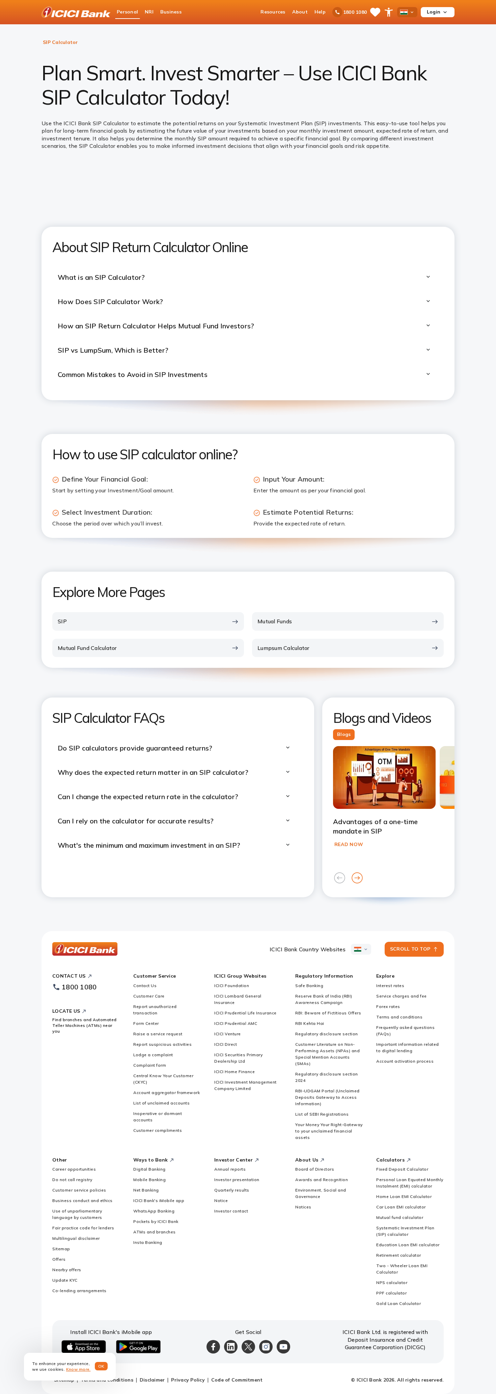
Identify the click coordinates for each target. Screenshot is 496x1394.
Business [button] (171, 12)
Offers (58, 1259)
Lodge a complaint (153, 1054)
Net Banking (146, 1190)
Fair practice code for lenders (83, 1227)
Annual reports (230, 1169)
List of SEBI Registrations (322, 1114)
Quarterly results (231, 1190)
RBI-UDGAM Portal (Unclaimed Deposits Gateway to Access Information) (327, 1097)
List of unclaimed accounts (161, 1102)
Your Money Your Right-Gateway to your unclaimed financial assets (329, 1131)
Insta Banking (147, 1242)
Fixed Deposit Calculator (402, 1169)
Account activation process (405, 1061)
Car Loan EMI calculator (401, 1206)
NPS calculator (391, 1282)
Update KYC (64, 1280)
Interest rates (390, 985)
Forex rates (388, 1006)
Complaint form (149, 1065)
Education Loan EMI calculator (408, 1244)
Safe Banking (309, 985)
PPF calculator (391, 1292)
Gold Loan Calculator (398, 1303)
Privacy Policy (188, 1380)
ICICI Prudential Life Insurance (245, 1012)
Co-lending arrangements (79, 1290)
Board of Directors (314, 1169)
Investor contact (231, 1210)
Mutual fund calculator (399, 1217)
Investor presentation (236, 1179)
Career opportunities (74, 1169)
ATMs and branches (154, 1231)
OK (101, 1366)
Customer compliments (157, 1130)
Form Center (146, 1023)
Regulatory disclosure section (326, 1033)
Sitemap (61, 1248)
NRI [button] (149, 12)
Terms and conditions (399, 1016)
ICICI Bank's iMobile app (158, 1200)
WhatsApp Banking (153, 1210)
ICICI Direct (225, 1044)
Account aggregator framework (166, 1092)
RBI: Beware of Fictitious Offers (328, 1012)
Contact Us (145, 985)
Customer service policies (79, 1190)
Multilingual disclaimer (76, 1238)
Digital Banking (149, 1169)
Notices (303, 1206)
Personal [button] (127, 12)
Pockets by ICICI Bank (155, 1221)
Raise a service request (158, 1033)
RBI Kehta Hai (309, 1023)
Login (433, 12)
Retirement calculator (398, 1255)
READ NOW (348, 844)
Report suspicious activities (162, 1044)
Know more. (78, 1369)
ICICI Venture (227, 1033)
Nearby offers (66, 1269)
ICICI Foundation (231, 985)
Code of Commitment (237, 1380)
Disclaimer (152, 1380)
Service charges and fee (401, 996)
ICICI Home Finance (234, 1071)
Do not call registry (72, 1179)
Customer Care (149, 996)
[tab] (344, 734)
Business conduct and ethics (82, 1200)
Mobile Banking (149, 1179)
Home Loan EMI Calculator (404, 1196)
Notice (221, 1200)
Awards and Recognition (321, 1179)
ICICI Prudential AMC (235, 1023)
